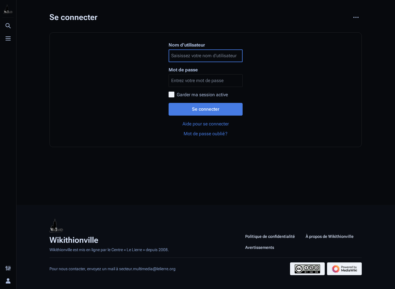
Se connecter (205, 109)
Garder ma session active (202, 94)
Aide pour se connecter (205, 124)
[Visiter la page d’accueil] (8, 9)
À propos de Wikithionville (330, 236)
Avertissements (259, 247)
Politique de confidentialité (270, 236)
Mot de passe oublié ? (206, 133)
